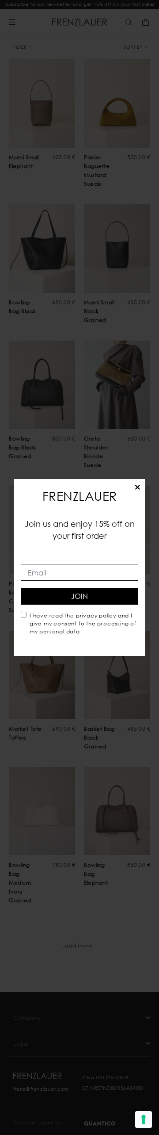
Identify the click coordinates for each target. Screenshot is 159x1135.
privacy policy (96, 615)
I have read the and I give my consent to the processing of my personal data (83, 623)
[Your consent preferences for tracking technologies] (143, 1119)
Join (79, 596)
